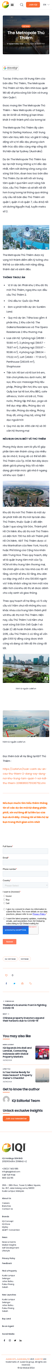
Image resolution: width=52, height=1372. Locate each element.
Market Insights (9, 1245)
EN (44, 4)
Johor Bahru (7, 1281)
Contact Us (7, 1209)
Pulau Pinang (8, 1284)
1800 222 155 (7, 1177)
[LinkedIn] (20, 1340)
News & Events (9, 1242)
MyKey (5, 1227)
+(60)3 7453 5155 (10, 1168)
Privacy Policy (8, 1258)
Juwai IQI (38, 1359)
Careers (6, 1203)
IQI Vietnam (10, 959)
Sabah (5, 1287)
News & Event (8, 1045)
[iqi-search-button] (21, 4)
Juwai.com (11, 1359)
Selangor (6, 1278)
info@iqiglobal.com (11, 1171)
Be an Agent (8, 1326)
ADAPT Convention (11, 1230)
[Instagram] (9, 1340)
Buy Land (6, 1318)
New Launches (9, 1294)
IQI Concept (7, 1221)
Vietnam (25, 26)
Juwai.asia (21, 1359)
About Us (6, 1198)
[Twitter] (15, 1340)
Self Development (10, 1247)
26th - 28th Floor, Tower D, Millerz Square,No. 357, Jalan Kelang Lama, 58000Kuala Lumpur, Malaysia (21, 1188)
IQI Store (6, 1224)
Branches (6, 1206)
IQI (28, 1359)
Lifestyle (6, 1069)
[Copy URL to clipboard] (30, 983)
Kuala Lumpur (8, 1275)
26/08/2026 (7, 1060)
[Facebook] (4, 1340)
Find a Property (9, 1270)
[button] (12, 4)
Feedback (7, 1263)
